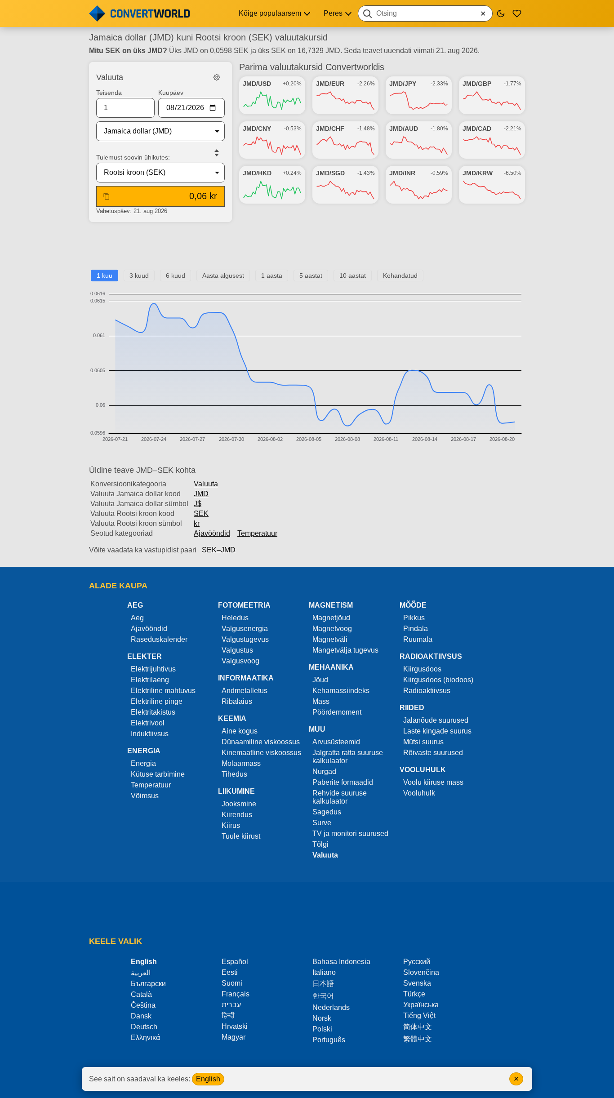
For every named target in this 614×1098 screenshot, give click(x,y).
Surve (321, 823)
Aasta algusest (223, 275)
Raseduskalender (159, 639)
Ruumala (417, 639)
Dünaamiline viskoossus (261, 742)
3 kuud (139, 275)
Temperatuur (257, 533)
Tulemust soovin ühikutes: (133, 157)
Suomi (232, 983)
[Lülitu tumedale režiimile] (501, 13)
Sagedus (326, 812)
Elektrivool (148, 723)
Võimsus (145, 796)
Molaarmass (241, 763)
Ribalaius (237, 701)
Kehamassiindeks (340, 690)
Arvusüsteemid (336, 742)
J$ (197, 503)
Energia (143, 763)
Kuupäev (170, 92)
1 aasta (271, 275)
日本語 (323, 983)
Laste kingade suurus (437, 731)
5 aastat (310, 275)
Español (235, 961)
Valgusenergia (245, 628)
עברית (231, 1005)
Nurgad (324, 771)
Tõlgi (320, 844)
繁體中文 (417, 1039)
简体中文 (417, 1027)
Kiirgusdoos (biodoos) (438, 680)
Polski (322, 1029)
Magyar (233, 1037)
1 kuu (104, 275)
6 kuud (175, 275)
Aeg (137, 618)
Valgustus (237, 650)
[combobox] (425, 13)
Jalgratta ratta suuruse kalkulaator (347, 757)
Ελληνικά (145, 1037)
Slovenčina (421, 972)
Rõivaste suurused (433, 752)
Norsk (321, 1018)
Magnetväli (329, 639)
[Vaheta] (217, 153)
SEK (201, 513)
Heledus (235, 618)
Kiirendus (237, 814)
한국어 (323, 996)
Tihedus (234, 774)
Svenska (417, 983)
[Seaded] (217, 77)
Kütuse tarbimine (158, 774)
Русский (416, 961)
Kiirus (231, 825)
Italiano (324, 972)
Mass (320, 701)
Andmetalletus (244, 690)
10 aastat (352, 275)
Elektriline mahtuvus (163, 690)
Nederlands (331, 1007)
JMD (201, 494)
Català (141, 994)
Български (148, 983)
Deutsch (144, 1027)
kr (197, 523)
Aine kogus (240, 731)
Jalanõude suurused (435, 720)
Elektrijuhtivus (153, 669)
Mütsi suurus (423, 742)
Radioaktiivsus (426, 690)
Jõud (320, 680)
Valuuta (206, 484)
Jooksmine (239, 804)
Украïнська (421, 1005)
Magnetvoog (332, 628)
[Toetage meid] (517, 13)
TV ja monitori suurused (350, 833)
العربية (141, 973)
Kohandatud (400, 275)
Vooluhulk (419, 793)
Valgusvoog (240, 661)
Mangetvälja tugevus (345, 650)
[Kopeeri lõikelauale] (106, 196)
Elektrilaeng (150, 680)
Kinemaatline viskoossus (261, 752)
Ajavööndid (212, 533)
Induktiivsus (150, 734)
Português (328, 1040)
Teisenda (109, 92)
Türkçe (414, 994)
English (208, 1079)
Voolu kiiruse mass (433, 782)
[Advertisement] (307, 249)
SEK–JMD (219, 550)
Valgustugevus (245, 639)
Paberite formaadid (342, 782)
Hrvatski (235, 1026)
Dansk (141, 1016)
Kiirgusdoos (422, 669)
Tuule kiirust (241, 836)
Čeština (143, 1005)
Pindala (415, 628)
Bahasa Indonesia (341, 961)
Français (235, 994)
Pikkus (414, 618)
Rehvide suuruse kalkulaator (339, 797)
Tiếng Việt (419, 1015)
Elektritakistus (153, 712)
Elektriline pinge (156, 701)
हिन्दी (228, 1015)
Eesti (230, 972)
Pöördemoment (336, 712)
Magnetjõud (331, 618)
